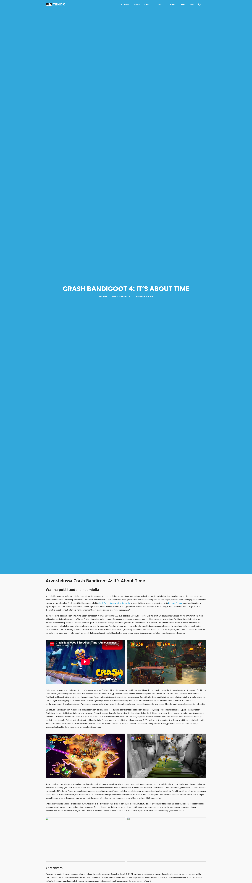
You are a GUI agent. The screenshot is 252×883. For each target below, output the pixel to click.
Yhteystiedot (186, 4)
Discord (160, 4)
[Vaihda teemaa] (199, 4)
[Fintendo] (55, 4)
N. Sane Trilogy (175, 603)
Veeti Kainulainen (144, 296)
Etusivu (125, 4)
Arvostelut (117, 296)
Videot (148, 4)
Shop (172, 4)
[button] (205, 4)
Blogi (137, 4)
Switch (127, 296)
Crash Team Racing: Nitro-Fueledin (114, 603)
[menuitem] (125, 4)
